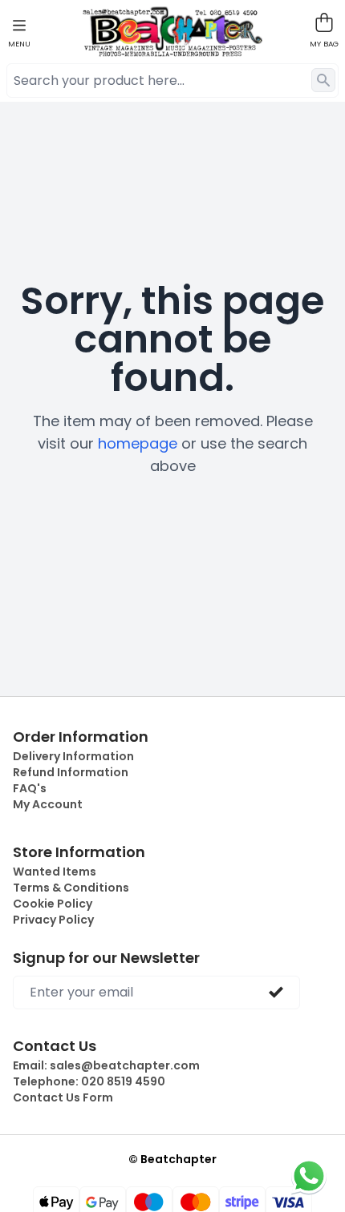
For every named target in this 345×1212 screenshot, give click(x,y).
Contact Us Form (63, 1097)
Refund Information (70, 772)
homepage (137, 443)
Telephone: (89, 1081)
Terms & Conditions (71, 888)
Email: (106, 1065)
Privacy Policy (53, 920)
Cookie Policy (52, 904)
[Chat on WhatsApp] (309, 1176)
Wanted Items (54, 872)
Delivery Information (73, 756)
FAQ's (30, 788)
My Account (48, 804)
